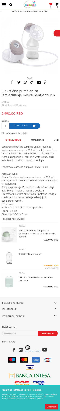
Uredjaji (6, 102)
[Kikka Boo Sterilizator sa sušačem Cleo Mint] (9, 281)
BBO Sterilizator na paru (30, 254)
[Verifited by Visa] (39, 383)
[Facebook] (12, 81)
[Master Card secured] (21, 383)
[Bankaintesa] (30, 375)
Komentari (37, 140)
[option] (30, 11)
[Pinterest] (45, 81)
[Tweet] (18, 81)
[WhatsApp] (25, 81)
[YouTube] (44, 349)
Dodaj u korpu (21, 125)
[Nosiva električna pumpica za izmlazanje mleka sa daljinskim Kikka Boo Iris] (9, 234)
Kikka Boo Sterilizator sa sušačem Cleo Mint (35, 279)
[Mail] (38, 81)
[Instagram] (20, 349)
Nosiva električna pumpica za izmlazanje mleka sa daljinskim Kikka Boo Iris (37, 233)
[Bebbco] (30, 4)
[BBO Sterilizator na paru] (9, 258)
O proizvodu (13, 140)
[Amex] (36, 360)
